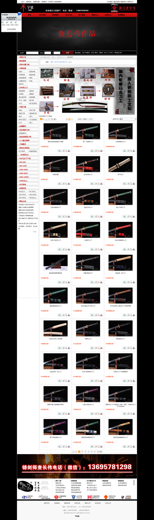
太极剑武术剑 (22, 81)
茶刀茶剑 (22, 151)
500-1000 (23, 166)
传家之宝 (22, 57)
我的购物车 (58, 2)
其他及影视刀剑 (25, 137)
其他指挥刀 (22, 133)
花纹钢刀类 (33, 113)
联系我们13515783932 (26, 213)
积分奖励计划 (60, 490)
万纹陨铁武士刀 (121, 141)
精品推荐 (22, 91)
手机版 (77, 516)
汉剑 (30, 81)
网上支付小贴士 (92, 488)
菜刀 (30, 123)
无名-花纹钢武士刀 (88, 371)
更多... (35, 232)
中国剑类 (22, 68)
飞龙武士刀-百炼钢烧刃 (120, 371)
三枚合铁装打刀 (56, 207)
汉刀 (20, 123)
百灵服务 (110, 2)
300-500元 (22, 198)
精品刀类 (22, 113)
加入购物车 (59, 150)
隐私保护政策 (107, 485)
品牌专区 (47, 503)
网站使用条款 (75, 488)
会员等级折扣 (60, 485)
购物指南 (74, 481)
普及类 (31, 91)
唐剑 (30, 78)
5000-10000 (24, 177)
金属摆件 (22, 126)
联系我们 (55, 15)
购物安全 (123, 2)
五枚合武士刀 (88, 207)
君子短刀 (120, 174)
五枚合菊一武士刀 (55, 371)
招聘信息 (77, 503)
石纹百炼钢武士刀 (120, 240)
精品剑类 (32, 75)
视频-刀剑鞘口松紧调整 (26, 207)
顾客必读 (58, 483)
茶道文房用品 (24, 148)
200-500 (22, 162)
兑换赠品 (57, 503)
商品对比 (69, 150)
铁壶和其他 (33, 151)
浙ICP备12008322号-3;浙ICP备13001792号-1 (77, 513)
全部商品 (121, 15)
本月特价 (22, 184)
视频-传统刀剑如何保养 (26, 210)
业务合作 (108, 503)
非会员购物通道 (76, 483)
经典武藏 (55, 174)
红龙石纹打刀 (88, 174)
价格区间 (22, 188)
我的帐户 (44, 2)
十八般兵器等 (24, 140)
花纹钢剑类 (22, 78)
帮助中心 (130, 2)
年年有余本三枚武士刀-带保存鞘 (120, 306)
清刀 (30, 116)
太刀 (20, 103)
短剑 (20, 71)
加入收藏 (63, 150)
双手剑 (21, 84)
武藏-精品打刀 (88, 273)
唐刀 (20, 116)
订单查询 (51, 2)
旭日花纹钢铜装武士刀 (120, 437)
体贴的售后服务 (76, 485)
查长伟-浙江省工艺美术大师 (27, 223)
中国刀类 (22, 107)
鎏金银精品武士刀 (55, 306)
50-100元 (32, 191)
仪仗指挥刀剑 (24, 130)
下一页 (54, 119)
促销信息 (98, 503)
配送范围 (117, 2)
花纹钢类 (32, 97)
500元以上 (32, 198)
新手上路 (58, 481)
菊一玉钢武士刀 (88, 141)
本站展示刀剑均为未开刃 (27, 204)
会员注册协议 (107, 483)
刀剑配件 (22, 144)
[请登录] (28, 2)
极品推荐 (22, 61)
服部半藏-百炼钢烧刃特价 (55, 404)
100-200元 (22, 194)
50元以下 (22, 191)
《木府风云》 (24, 155)
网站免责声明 (75, 490)
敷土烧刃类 (22, 97)
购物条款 (105, 481)
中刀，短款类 (22, 100)
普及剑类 (32, 71)
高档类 (31, 94)
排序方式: (116, 119)
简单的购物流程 (76, 492)
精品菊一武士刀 (121, 273)
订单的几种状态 (61, 488)
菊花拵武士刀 (120, 339)
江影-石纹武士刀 (55, 240)
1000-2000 (23, 170)
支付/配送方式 (91, 481)
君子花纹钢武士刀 (55, 437)
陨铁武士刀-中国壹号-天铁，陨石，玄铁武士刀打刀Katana (120, 405)
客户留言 (82, 15)
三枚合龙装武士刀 (88, 404)
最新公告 (87, 503)
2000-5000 (23, 173)
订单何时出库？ (92, 485)
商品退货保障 (60, 492)
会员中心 (108, 15)
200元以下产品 (25, 158)
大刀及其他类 (33, 120)
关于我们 (42, 15)
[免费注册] (36, 2)
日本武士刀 (23, 88)
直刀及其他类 (33, 104)
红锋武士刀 (88, 240)
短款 (20, 110)
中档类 (21, 94)
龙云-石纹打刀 (120, 207)
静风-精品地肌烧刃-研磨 (55, 141)
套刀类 (31, 100)
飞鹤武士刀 (88, 339)
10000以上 (23, 181)
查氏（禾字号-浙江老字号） (61, 62)
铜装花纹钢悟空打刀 (88, 437)
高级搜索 (78, 53)
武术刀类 (32, 110)
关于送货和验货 (92, 490)
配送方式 (90, 483)
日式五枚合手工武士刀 (88, 306)
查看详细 (66, 150)
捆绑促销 (67, 503)
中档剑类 (22, 75)
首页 (29, 15)
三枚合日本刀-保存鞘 (55, 339)
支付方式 (68, 15)
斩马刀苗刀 (22, 119)
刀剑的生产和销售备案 (26, 215)
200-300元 (32, 194)
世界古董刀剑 (24, 64)
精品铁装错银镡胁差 (55, 273)
